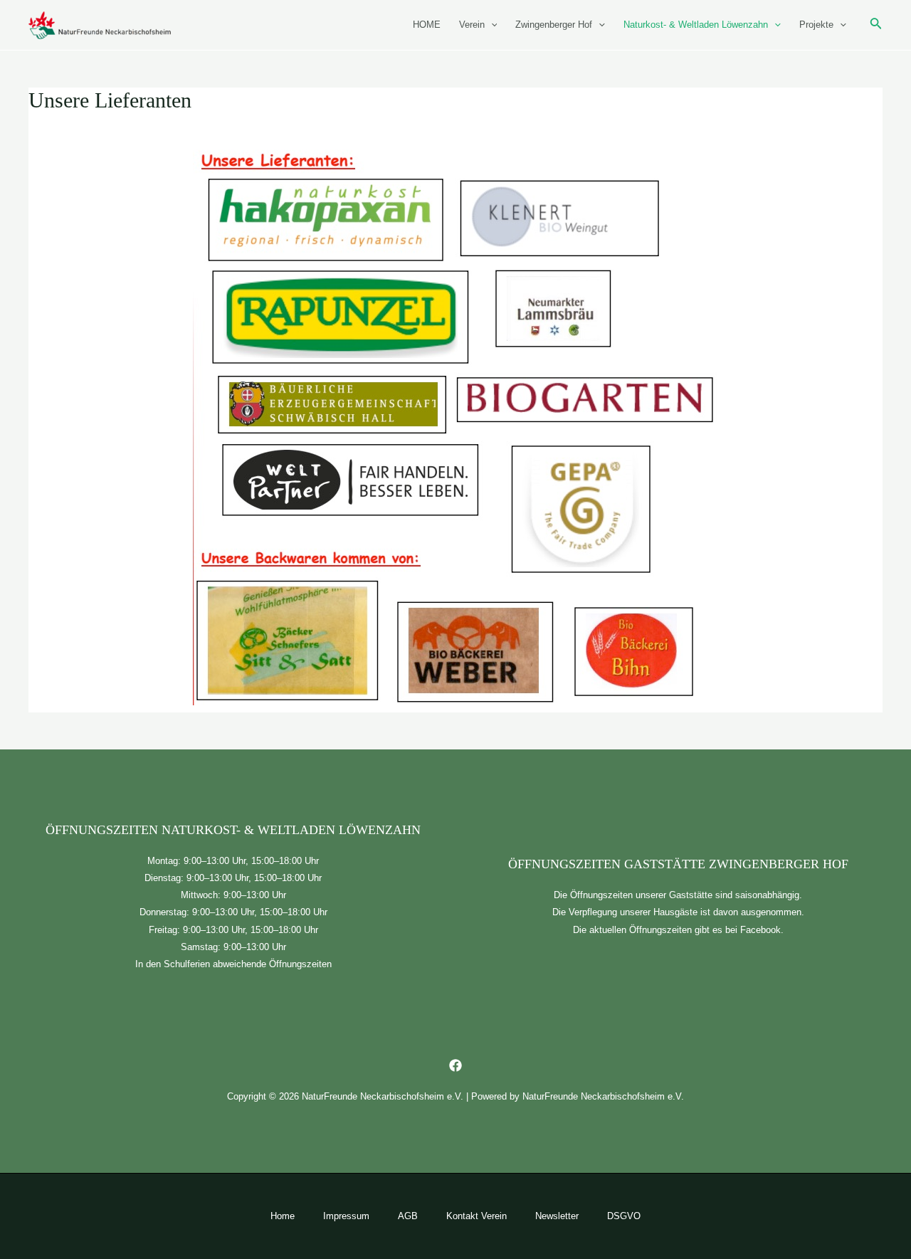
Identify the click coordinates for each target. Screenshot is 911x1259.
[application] (491, 25)
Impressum (346, 1216)
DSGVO (624, 1216)
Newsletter (557, 1216)
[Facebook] (455, 1065)
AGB (408, 1216)
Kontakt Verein (476, 1216)
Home (282, 1216)
